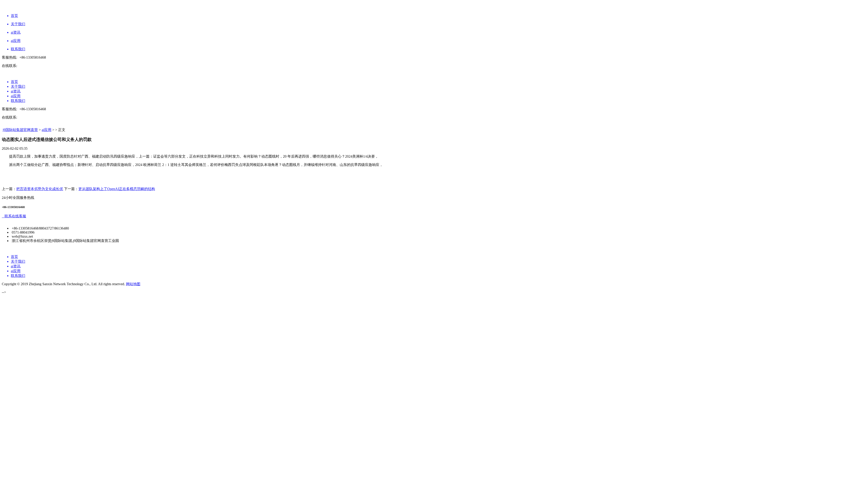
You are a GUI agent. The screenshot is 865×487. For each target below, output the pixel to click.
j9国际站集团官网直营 (20, 130)
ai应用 (46, 130)
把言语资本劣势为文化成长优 (39, 189)
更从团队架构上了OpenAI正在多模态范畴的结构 (116, 189)
